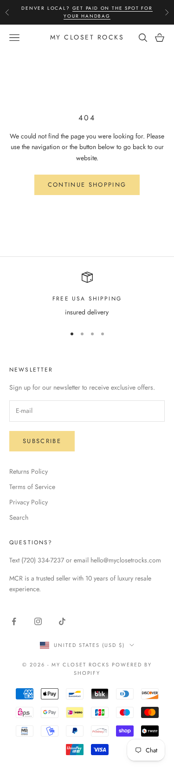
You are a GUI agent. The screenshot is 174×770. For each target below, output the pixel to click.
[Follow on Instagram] (38, 621)
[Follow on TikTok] (62, 621)
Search (18, 517)
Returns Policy (28, 471)
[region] (87, 295)
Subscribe (42, 441)
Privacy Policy (28, 502)
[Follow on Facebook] (14, 621)
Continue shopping (87, 184)
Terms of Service (32, 486)
